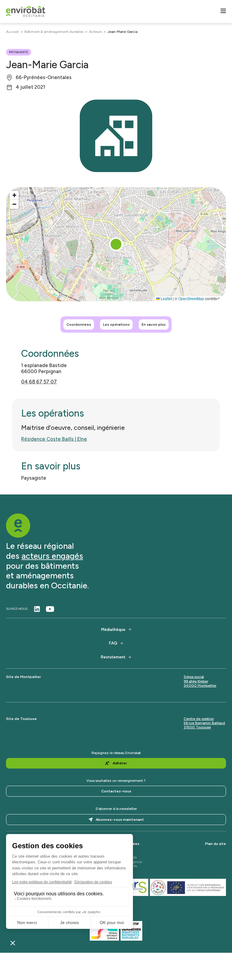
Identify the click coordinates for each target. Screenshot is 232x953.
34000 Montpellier (200, 685)
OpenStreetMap (191, 298)
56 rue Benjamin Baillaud (204, 723)
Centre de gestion (199, 719)
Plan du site (215, 844)
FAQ (113, 643)
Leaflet (166, 298)
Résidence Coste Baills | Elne (54, 439)
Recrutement (113, 657)
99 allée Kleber (196, 681)
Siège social (194, 677)
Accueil (12, 32)
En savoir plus (154, 324)
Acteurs (95, 32)
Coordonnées (78, 324)
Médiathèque (113, 629)
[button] (116, 244)
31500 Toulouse (197, 727)
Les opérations (116, 324)
